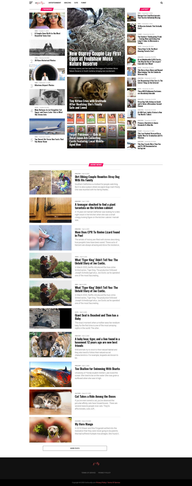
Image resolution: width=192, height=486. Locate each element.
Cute (76, 3)
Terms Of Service (113, 483)
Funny (83, 3)
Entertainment (55, 3)
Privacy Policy (104, 473)
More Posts (75, 448)
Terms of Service (88, 473)
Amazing (67, 3)
